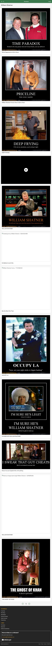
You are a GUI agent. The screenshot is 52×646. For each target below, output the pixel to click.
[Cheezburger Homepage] (26, 640)
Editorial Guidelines (5, 628)
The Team (3, 625)
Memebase (26, 1)
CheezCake (3, 620)
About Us (3, 626)
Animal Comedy (4, 616)
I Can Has (3, 610)
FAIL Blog (3, 612)
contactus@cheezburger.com (8, 637)
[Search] (3, 1)
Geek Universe (4, 618)
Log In (49, 1)
